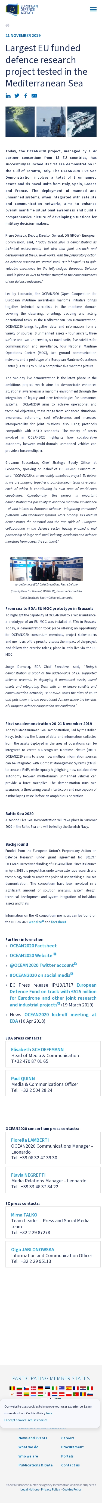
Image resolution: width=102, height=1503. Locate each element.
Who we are (28, 1456)
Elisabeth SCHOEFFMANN (37, 1049)
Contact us (70, 1465)
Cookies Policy (72, 1489)
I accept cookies (15, 1420)
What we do (28, 1447)
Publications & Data (35, 1465)
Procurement (72, 1447)
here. (49, 1413)
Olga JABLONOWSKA (32, 1249)
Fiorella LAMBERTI (30, 1140)
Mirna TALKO (24, 1215)
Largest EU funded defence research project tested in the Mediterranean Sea (8, 25)
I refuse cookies (37, 1420)
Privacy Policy (50, 1489)
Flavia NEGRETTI (28, 1175)
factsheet (58, 922)
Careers (67, 1438)
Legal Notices (29, 1489)
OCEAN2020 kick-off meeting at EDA (53, 1018)
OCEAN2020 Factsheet (33, 945)
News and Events (32, 1438)
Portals (67, 1456)
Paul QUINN (23, 1078)
